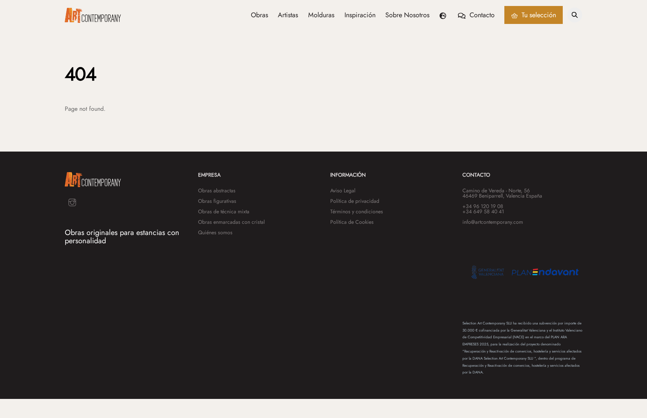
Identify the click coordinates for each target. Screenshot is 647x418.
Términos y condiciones (356, 211)
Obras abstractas (217, 190)
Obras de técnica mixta (223, 211)
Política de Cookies (352, 222)
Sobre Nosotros (407, 15)
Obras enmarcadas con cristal (231, 222)
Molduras (321, 15)
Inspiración (360, 15)
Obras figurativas (217, 201)
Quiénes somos (215, 232)
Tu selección (538, 15)
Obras (259, 15)
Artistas (288, 15)
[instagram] (72, 201)
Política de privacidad (354, 201)
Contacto (481, 15)
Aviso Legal (342, 190)
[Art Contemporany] (93, 19)
